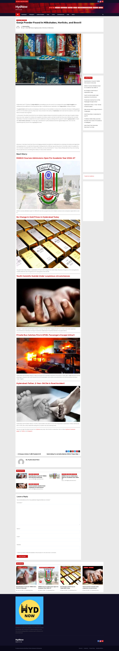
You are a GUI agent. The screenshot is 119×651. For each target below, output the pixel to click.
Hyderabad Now (26, 26)
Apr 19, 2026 (64, 590)
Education (64, 474)
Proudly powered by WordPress (22, 648)
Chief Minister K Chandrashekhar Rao (85, 7)
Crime (53, 14)
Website (19, 544)
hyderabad (57, 7)
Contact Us (86, 648)
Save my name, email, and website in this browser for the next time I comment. (37, 552)
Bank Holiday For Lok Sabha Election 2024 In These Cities (63, 454)
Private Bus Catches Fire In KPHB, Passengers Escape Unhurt (45, 335)
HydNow (21, 6)
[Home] (17, 14)
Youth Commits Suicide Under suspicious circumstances (43, 276)
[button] (103, 14)
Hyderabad (23, 14)
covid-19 (75, 7)
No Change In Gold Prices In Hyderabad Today (37, 217)
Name (18, 528)
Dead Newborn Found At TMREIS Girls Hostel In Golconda (37, 476)
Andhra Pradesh (40, 14)
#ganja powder (38, 28)
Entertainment (60, 14)
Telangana (70, 7)
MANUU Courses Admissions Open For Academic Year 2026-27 (45, 158)
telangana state (64, 7)
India (68, 14)
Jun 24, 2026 (31, 479)
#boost (32, 28)
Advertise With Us (99, 648)
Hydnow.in (17, 626)
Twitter (23, 431)
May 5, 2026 (64, 480)
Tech (48, 14)
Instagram (29, 431)
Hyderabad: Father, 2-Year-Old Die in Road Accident (40, 383)
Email (18, 536)
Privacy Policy (92, 648)
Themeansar (39, 648)
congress (101, 7)
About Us (80, 648)
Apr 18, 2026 (31, 489)
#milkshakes (50, 28)
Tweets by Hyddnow (89, 176)
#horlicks (44, 28)
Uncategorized (64, 567)
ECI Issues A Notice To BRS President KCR (29, 454)
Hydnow (38, 429)
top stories (24, 20)
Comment (19, 502)
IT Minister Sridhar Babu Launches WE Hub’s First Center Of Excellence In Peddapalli (93, 120)
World (73, 14)
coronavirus (95, 7)
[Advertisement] (48, 95)
